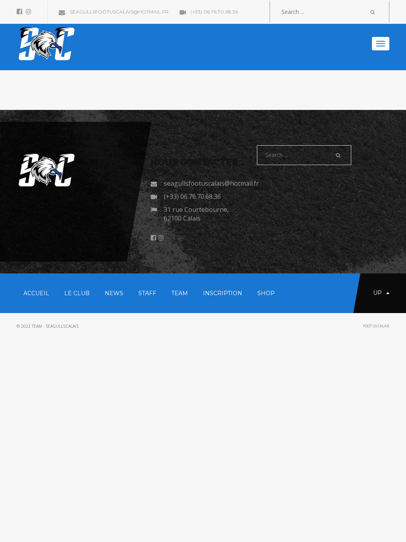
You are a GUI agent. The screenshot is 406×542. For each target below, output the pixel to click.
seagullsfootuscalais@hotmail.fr (119, 12)
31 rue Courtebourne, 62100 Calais (196, 214)
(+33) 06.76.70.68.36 (214, 12)
